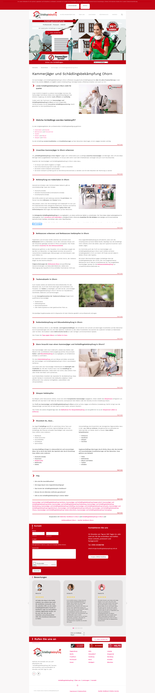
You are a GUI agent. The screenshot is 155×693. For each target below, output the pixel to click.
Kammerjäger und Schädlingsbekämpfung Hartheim (48, 502)
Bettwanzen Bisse (53, 264)
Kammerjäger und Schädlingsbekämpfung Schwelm (92, 506)
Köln (89, 651)
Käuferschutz (103, 14)
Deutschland (44, 67)
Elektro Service (114, 691)
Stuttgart (91, 662)
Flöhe (44, 137)
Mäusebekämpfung (46, 354)
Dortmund (73, 659)
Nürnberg (110, 657)
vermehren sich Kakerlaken (53, 217)
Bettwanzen (38, 132)
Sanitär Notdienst (103, 691)
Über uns (82, 14)
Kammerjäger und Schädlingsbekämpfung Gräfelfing (58, 506)
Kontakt (114, 14)
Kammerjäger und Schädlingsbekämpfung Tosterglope (94, 510)
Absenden (37, 571)
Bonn (90, 659)
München (110, 662)
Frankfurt (73, 657)
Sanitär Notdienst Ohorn (85, 520)
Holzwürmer (49, 132)
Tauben (37, 133)
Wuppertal (110, 654)
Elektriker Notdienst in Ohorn (69, 516)
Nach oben (120, 144)
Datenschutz (82, 691)
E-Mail (34, 539)
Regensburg (73, 651)
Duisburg (91, 657)
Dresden (110, 659)
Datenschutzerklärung (132, 1)
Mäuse (44, 135)
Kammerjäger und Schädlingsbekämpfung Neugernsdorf (84, 502)
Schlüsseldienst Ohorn (69, 520)
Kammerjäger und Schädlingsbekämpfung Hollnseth (74, 508)
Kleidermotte (39, 460)
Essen (72, 662)
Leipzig (109, 651)
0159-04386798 (98, 545)
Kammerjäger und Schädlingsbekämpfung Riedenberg (69, 504)
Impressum (73, 691)
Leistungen (92, 14)
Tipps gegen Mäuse (48, 335)
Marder (47, 130)
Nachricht (36, 548)
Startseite (35, 67)
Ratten (37, 135)
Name (34, 531)
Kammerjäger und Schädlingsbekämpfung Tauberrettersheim (56, 510)
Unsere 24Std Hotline (98, 557)
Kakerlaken (38, 130)
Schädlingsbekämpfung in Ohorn (92, 516)
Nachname (49, 536)
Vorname (34, 536)
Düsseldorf (92, 654)
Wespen (37, 137)
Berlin (72, 654)
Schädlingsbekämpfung (67, 14)
